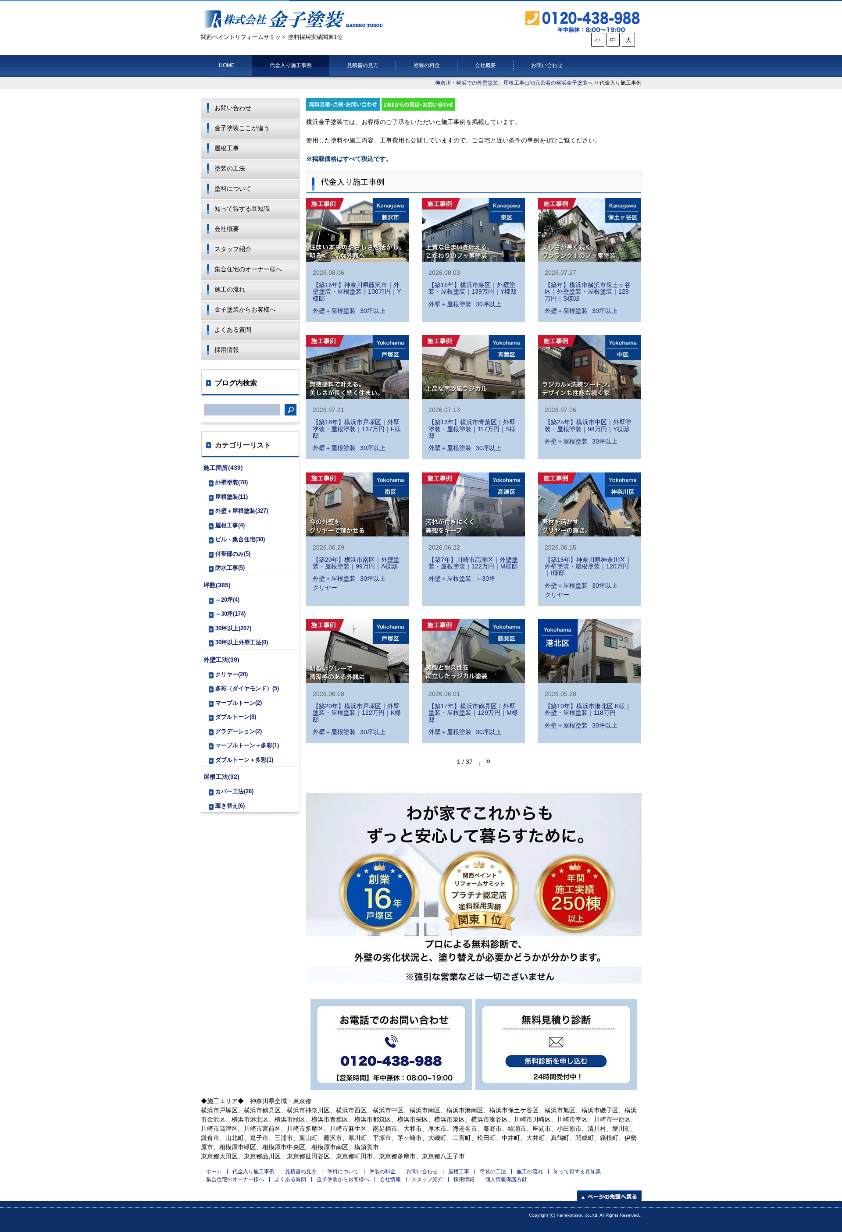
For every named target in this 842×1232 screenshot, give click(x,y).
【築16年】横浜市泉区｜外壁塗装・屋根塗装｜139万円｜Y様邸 (472, 288)
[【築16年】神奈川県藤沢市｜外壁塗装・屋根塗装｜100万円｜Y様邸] (357, 230)
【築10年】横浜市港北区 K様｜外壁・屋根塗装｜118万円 (588, 709)
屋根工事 (226, 148)
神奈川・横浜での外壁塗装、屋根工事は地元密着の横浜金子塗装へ (514, 83)
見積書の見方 (362, 65)
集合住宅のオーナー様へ (248, 269)
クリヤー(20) (231, 674)
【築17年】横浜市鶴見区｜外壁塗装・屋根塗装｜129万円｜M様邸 (473, 713)
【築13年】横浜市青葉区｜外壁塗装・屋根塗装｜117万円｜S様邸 (472, 429)
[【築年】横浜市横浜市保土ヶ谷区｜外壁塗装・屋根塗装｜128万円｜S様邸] (589, 230)
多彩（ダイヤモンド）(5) (247, 688)
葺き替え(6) (230, 805)
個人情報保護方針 (506, 1179)
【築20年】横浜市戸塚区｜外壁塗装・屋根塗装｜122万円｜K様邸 (357, 713)
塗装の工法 (229, 168)
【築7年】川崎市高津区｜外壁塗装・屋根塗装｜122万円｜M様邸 (473, 563)
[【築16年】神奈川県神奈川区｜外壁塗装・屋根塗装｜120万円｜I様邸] (589, 504)
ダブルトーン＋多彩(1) (244, 759)
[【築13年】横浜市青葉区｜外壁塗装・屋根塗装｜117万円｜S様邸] (473, 367)
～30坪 (485, 578)
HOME (227, 65)
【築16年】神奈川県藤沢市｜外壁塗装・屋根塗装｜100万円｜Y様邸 (357, 291)
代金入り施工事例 (291, 65)
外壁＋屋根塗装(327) (241, 511)
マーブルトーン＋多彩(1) (247, 745)
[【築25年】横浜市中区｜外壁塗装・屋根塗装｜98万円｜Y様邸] (589, 367)
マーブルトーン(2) (238, 702)
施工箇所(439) (223, 467)
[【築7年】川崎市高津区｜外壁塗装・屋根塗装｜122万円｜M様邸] (473, 504)
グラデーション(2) (238, 731)
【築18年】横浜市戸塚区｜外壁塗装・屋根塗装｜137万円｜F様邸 (357, 429)
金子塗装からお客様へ (245, 309)
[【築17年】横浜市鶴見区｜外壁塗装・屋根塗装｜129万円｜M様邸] (473, 651)
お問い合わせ (547, 65)
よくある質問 (232, 329)
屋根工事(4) (230, 525)
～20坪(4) (227, 599)
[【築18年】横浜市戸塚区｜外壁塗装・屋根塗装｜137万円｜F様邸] (357, 367)
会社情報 (390, 1179)
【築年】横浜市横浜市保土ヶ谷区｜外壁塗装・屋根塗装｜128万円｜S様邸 (588, 291)
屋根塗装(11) (231, 497)
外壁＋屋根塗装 (334, 310)
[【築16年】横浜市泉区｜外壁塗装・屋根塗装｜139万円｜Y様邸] (473, 230)
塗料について (232, 188)
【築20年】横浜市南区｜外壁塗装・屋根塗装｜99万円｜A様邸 (356, 563)
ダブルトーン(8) (235, 717)
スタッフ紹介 (232, 248)
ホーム (214, 1171)
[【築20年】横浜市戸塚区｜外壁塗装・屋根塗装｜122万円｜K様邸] (357, 651)
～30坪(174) (230, 614)
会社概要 (485, 65)
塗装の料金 (427, 65)
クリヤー (325, 587)
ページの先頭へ (609, 1195)
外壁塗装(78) (231, 482)
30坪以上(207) (233, 628)
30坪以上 (372, 310)
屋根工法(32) (221, 776)
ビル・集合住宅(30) (240, 539)
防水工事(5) (230, 568)
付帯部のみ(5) (232, 553)
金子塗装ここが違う (242, 127)
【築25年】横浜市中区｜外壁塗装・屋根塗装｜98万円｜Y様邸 (588, 425)
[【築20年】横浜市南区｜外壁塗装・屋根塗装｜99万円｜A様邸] (357, 504)
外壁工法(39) (221, 659)
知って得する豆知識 (242, 208)
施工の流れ (229, 289)
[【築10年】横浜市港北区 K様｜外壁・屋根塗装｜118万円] (589, 651)
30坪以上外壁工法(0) (241, 642)
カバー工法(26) (234, 791)
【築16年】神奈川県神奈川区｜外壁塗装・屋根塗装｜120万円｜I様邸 (588, 566)
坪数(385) (217, 585)
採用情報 (226, 349)
